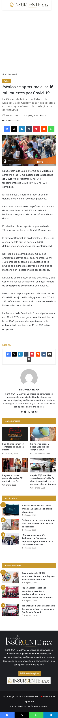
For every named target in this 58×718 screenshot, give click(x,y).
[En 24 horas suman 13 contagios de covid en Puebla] (15, 434)
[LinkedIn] (22, 129)
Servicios (22, 706)
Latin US (6, 344)
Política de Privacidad (38, 706)
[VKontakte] (43, 354)
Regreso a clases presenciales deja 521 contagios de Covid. (12, 478)
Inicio (7, 74)
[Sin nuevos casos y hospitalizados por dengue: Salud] (43, 434)
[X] (14, 129)
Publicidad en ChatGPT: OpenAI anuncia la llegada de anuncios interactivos (37, 508)
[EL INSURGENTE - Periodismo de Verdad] (29, 5)
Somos (13, 706)
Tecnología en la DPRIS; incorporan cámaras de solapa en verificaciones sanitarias (38, 576)
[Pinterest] (36, 129)
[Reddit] (44, 129)
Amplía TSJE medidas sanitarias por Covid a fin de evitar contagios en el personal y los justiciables (43, 479)
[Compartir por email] (49, 354)
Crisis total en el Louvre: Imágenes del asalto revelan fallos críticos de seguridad (38, 523)
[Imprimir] (29, 359)
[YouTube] (33, 412)
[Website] (22, 412)
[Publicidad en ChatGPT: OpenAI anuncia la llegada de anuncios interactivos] (10, 509)
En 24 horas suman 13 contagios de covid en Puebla (13, 446)
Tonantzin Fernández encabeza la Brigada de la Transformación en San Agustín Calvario (38, 609)
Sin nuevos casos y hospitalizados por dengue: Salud (39, 446)
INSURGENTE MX (14, 115)
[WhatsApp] (51, 129)
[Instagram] (36, 412)
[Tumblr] (29, 129)
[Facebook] (7, 129)
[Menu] (6, 6)
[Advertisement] (29, 40)
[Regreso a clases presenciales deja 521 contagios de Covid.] (15, 465)
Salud (14, 74)
